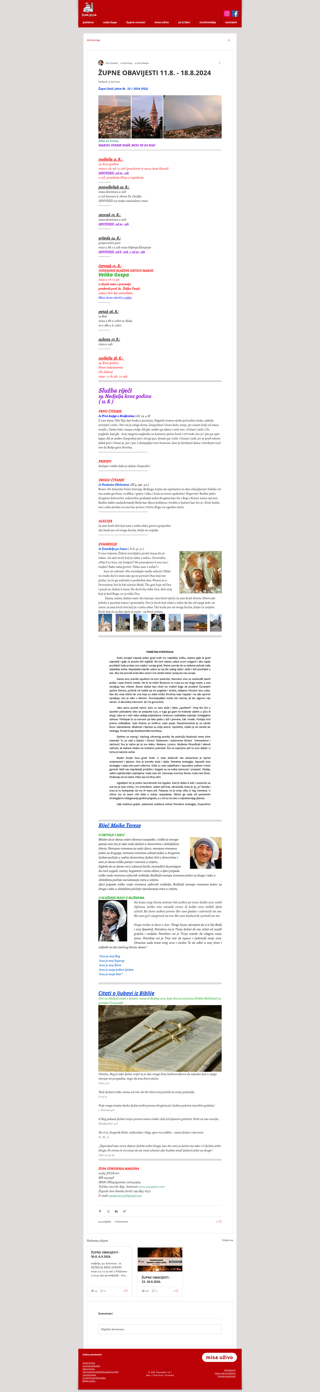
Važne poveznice (92, 1354)
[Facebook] (235, 13)
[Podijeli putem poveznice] (124, 1211)
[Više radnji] (220, 63)
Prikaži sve (227, 1240)
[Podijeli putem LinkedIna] (116, 1211)
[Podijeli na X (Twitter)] (108, 1211)
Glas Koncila (88, 1368)
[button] (228, 40)
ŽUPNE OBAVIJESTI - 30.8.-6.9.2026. (105, 1254)
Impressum (230, 1370)
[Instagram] (227, 13)
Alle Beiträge (93, 40)
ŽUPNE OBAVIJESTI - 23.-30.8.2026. (156, 1279)
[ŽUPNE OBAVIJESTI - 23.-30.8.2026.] (160, 1258)
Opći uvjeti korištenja (225, 1373)
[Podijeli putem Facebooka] (100, 1211)
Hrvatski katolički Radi (93, 1377)
